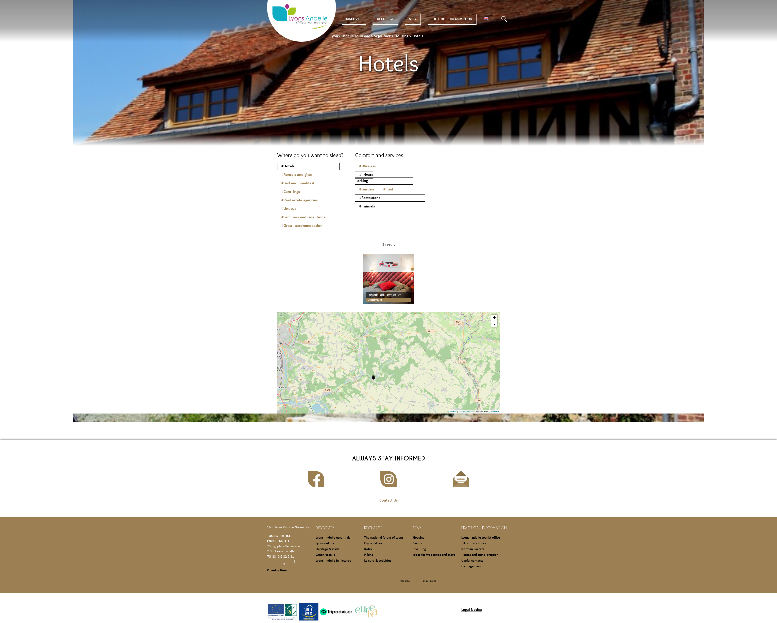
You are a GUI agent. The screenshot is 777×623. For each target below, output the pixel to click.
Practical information (452, 19)
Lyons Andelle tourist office (480, 537)
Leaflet (453, 412)
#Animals (367, 206)
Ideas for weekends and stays (434, 555)
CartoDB (495, 412)
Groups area (429, 581)
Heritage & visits (327, 549)
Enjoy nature (373, 543)
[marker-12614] (373, 377)
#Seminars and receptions (303, 217)
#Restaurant (369, 198)
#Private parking (364, 178)
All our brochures (473, 543)
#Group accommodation (302, 226)
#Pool (388, 189)
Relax (368, 549)
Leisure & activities (377, 560)
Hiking (368, 555)
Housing (418, 537)
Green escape (325, 555)
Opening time (277, 570)
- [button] (494, 324)
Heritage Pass (471, 566)
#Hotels (287, 166)
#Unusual (289, 209)
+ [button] (494, 317)
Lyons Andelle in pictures (333, 560)
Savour (417, 543)
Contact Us (388, 501)
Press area (404, 581)
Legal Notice (471, 610)
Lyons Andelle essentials (333, 537)
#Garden (366, 189)
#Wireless (367, 166)
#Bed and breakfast (297, 183)
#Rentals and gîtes (296, 175)
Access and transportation (479, 555)
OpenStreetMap (468, 412)
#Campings (290, 192)
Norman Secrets (472, 549)
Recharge (385, 19)
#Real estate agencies (299, 200)
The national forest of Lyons (383, 537)
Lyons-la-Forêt (326, 543)
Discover (354, 19)
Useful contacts (472, 560)
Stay (412, 19)
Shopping (419, 549)
